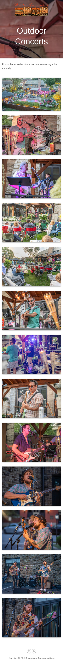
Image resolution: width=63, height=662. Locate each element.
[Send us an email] (29, 651)
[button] (4, 10)
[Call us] (34, 651)
